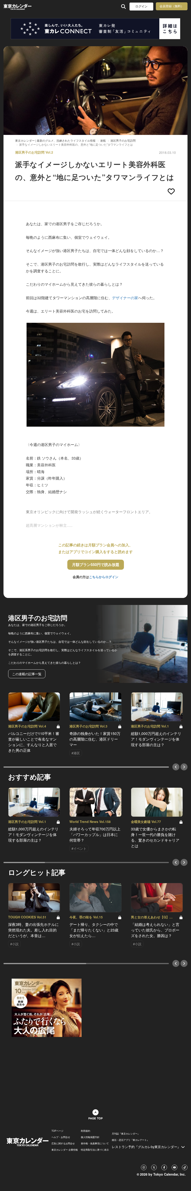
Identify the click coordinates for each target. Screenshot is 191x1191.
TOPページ (57, 1131)
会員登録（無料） (172, 6)
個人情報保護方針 (90, 1137)
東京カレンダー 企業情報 (64, 1150)
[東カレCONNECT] (95, 28)
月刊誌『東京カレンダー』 (126, 1133)
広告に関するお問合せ (63, 1143)
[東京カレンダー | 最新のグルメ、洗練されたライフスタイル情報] (18, 6)
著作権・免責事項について (95, 1143)
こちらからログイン (103, 576)
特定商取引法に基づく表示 (95, 1150)
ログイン (141, 6)
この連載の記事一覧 (26, 673)
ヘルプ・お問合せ (60, 1137)
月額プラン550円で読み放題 (95, 564)
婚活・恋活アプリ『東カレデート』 (130, 1140)
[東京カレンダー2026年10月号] (47, 1007)
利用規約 (85, 1131)
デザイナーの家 (125, 297)
